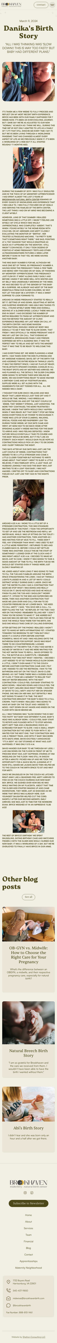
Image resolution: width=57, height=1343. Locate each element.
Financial (28, 1241)
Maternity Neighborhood (28, 1267)
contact (41, 4)
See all (28, 897)
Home (28, 1214)
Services (28, 1228)
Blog (28, 1247)
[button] (52, 5)
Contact (28, 1254)
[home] (11, 5)
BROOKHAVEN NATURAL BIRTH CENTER (20, 199)
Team (29, 1234)
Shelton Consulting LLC (34, 1337)
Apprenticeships (28, 1261)
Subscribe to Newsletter (28, 1203)
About (28, 1221)
